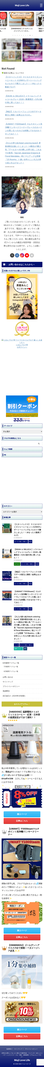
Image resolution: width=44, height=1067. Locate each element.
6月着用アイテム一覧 (11, 663)
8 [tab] (28, 35)
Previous (2, 21)
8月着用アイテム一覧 (11, 671)
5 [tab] (21, 35)
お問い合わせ (8, 677)
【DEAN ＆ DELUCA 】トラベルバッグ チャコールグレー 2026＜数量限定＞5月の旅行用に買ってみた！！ (23, 99)
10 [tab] (32, 35)
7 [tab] (26, 35)
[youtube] (27, 255)
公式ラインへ (22, 347)
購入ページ (22, 814)
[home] (32, 255)
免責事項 (6, 691)
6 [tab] (24, 35)
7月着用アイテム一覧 (11, 666)
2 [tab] (15, 35)
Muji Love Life (22, 5)
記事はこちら (22, 821)
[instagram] (22, 255)
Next (42, 21)
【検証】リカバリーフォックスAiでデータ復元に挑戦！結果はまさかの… (23, 113)
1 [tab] (13, 35)
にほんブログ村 (22, 345)
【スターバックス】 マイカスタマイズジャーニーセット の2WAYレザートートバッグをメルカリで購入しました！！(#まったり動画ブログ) (23, 82)
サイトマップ (8, 682)
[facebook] (17, 255)
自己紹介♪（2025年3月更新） (14, 696)
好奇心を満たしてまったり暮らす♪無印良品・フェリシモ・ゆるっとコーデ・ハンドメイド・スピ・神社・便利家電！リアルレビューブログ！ (22, 1055)
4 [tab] (19, 35)
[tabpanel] (22, 22)
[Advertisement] (22, 373)
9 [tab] (30, 35)
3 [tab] (17, 35)
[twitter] (12, 255)
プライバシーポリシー (11, 686)
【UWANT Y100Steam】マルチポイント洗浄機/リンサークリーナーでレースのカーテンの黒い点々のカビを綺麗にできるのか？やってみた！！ (23, 129)
